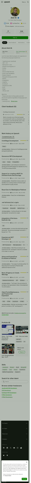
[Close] (27, 462)
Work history (21, 42)
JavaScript (5, 367)
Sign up (15, 37)
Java (10, 369)
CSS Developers (6, 390)
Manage (24, 478)
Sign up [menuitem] (24, 2)
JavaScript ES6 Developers (9, 388)
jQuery (15, 369)
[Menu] (2, 2)
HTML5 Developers (7, 397)
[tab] (8, 136)
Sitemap (4, 481)
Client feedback (12, 42)
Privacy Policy (8, 475)
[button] (18, 18)
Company (4, 439)
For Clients (4, 423)
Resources (4, 433)
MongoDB (23, 367)
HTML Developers (7, 395)
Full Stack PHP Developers (9, 392)
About (4, 42)
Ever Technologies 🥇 (21, 51)
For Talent (4, 428)
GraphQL (5, 369)
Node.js (12, 367)
